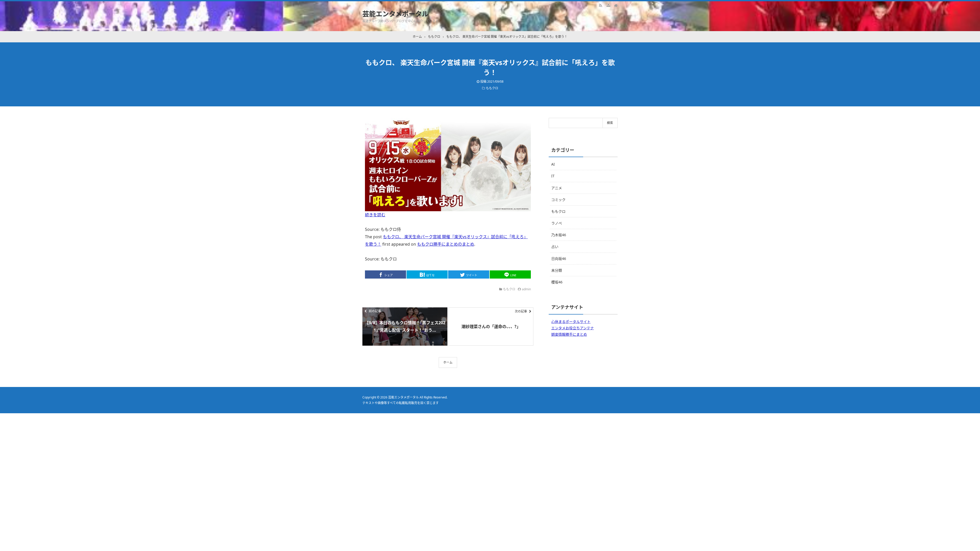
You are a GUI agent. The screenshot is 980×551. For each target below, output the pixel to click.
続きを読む (375, 215)
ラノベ (556, 223)
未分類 (556, 270)
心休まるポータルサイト (571, 321)
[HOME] (616, 5)
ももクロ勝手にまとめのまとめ (445, 244)
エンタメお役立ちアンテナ (572, 327)
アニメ (556, 187)
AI (553, 164)
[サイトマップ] (608, 5)
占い (554, 246)
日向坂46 (558, 258)
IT (553, 175)
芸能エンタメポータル (395, 13)
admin (526, 289)
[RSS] (600, 5)
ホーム (447, 362)
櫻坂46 (556, 282)
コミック (558, 199)
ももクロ (492, 88)
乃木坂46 (558, 234)
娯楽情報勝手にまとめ (569, 334)
